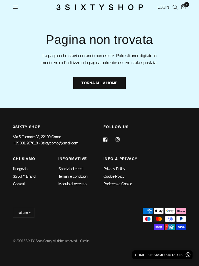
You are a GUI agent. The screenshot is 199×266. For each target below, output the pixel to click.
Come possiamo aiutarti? (159, 255)
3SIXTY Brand (24, 176)
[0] (182, 7)
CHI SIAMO (24, 159)
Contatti (19, 184)
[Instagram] (121, 139)
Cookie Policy (113, 176)
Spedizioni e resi (70, 169)
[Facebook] (109, 139)
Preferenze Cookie (117, 184)
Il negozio (20, 169)
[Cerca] (175, 7)
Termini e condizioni (73, 176)
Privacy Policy (114, 169)
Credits (84, 241)
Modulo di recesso (72, 184)
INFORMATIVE (72, 159)
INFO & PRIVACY (120, 159)
